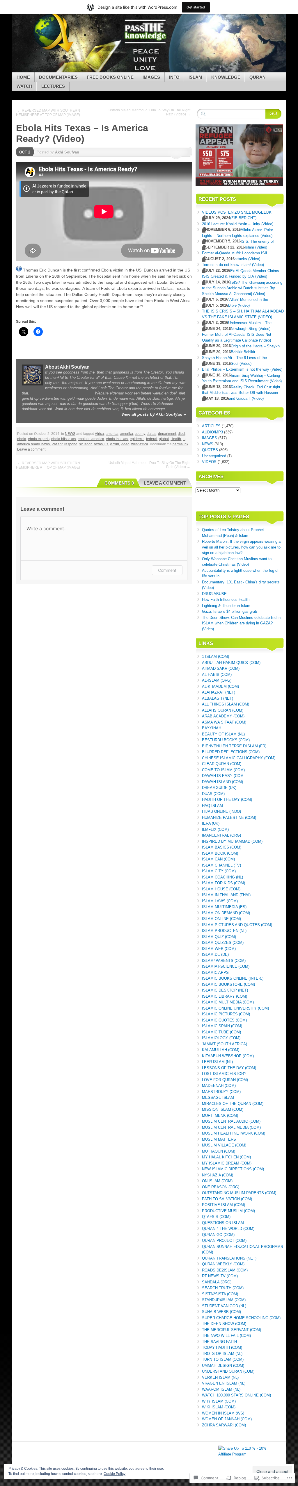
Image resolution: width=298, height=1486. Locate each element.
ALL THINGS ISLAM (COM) (225, 704)
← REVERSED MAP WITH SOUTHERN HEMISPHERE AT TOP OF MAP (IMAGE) (48, 112)
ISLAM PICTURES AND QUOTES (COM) (237, 925)
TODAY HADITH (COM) (222, 1347)
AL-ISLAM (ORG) (216, 680)
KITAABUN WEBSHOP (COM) (228, 1056)
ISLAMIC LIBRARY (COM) (224, 996)
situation (86, 444)
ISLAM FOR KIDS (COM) (223, 883)
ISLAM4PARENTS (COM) (224, 960)
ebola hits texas (63, 439)
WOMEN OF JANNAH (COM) (227, 1419)
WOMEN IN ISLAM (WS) (223, 1413)
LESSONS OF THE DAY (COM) (229, 1068)
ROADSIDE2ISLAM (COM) (225, 1270)
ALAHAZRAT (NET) (218, 692)
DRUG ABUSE (214, 594)
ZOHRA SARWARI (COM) (224, 1425)
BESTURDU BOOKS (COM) (226, 740)
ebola (21, 439)
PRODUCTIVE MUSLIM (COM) (228, 1211)
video (125, 444)
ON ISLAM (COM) (217, 1181)
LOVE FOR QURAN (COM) (225, 1080)
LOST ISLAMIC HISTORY (224, 1073)
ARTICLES (211, 426)
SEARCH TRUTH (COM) (223, 1288)
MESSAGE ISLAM (218, 1097)
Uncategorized (214, 456)
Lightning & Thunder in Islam (226, 605)
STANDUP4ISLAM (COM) (224, 1300)
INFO (174, 77)
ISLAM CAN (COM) (218, 859)
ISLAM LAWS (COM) (220, 901)
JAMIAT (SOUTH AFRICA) (224, 1044)
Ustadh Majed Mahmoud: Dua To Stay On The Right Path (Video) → (149, 112)
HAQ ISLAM (212, 805)
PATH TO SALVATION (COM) (227, 1199)
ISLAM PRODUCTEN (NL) (224, 930)
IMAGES (151, 77)
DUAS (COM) (213, 794)
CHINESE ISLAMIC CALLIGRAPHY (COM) (238, 758)
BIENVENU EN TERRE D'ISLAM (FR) (234, 746)
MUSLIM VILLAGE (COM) (224, 1145)
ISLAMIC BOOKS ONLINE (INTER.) (232, 978)
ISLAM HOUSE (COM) (221, 889)
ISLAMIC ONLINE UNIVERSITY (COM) (235, 1008)
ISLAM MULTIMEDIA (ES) (224, 907)
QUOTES (210, 450)
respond (70, 444)
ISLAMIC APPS (215, 972)
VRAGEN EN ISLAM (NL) (223, 1383)
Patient (57, 444)
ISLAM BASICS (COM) (221, 847)
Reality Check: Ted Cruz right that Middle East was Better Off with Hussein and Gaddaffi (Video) (241, 393)
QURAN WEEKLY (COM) (223, 1264)
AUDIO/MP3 (212, 432)
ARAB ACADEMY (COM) (223, 716)
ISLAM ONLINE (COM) (221, 919)
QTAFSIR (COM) (216, 1216)
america (112, 434)
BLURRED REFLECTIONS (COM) (231, 752)
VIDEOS (209, 462)
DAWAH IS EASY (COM (223, 776)
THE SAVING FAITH (219, 1341)
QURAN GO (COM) (218, 1235)
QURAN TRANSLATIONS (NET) (229, 1258)
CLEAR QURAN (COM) (221, 764)
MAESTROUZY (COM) (221, 1092)
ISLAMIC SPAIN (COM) (222, 1026)
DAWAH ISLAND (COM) (222, 782)
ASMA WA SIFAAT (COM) (224, 722)
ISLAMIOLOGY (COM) (221, 1038)
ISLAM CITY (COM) (219, 871)
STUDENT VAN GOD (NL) (224, 1306)
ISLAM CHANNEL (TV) (221, 865)
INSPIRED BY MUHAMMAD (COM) (232, 841)
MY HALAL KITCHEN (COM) (226, 1157)
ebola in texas (117, 439)
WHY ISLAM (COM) (219, 1401)
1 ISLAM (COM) (215, 656)
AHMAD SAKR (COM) (221, 668)
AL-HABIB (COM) (217, 674)
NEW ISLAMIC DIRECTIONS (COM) (233, 1169)
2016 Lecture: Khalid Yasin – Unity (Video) (237, 224)
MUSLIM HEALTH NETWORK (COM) (233, 1133)
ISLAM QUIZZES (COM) (223, 942)
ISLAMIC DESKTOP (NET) (225, 990)
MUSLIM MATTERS (219, 1139)
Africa (99, 434)
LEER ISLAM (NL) (217, 1062)
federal (151, 439)
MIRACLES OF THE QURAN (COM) (232, 1103)
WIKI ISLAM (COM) (218, 1407)
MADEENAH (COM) (219, 1085)
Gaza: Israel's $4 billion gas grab (229, 611)
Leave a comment (31, 449)
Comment (167, 570)
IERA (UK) (210, 823)
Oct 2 (24, 152)
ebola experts (38, 439)
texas (98, 444)
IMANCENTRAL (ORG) (221, 835)
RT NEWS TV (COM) (220, 1276)
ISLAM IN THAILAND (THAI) (226, 895)
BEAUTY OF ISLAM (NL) (223, 734)
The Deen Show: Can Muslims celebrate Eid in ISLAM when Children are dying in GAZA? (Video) (241, 623)
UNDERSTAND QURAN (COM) (228, 1371)
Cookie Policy (114, 1474)
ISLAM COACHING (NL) (222, 877)
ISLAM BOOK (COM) (220, 853)
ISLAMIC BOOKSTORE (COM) (228, 984)
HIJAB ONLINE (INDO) (221, 811)
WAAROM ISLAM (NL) (221, 1389)
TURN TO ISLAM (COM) (223, 1359)
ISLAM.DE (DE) (215, 954)
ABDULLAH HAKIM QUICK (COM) (231, 662)
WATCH (24, 86)
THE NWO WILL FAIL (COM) (226, 1335)
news (45, 444)
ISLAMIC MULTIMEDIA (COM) (228, 1002)
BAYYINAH (211, 728)
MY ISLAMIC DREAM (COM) (226, 1163)
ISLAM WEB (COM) (219, 948)
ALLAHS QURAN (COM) (222, 710)
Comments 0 (119, 483)
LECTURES (53, 86)
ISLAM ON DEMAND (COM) (226, 913)
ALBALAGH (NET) (217, 698)
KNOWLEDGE (225, 77)
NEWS (70, 434)
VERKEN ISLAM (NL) (220, 1377)
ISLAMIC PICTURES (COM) (226, 1014)
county (140, 434)
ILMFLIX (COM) (215, 829)
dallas (151, 434)
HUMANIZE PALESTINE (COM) (229, 817)
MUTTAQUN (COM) (218, 1151)
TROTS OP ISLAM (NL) (222, 1353)
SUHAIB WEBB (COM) (221, 1312)
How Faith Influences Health (225, 599)
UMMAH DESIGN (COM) (223, 1365)
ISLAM (195, 77)
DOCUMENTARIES (58, 77)
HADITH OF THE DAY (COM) (227, 799)
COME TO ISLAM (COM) (223, 770)
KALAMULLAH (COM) (220, 1050)
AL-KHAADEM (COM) (220, 686)
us (106, 444)
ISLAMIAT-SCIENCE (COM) (225, 966)
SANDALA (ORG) (216, 1282)
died (181, 434)
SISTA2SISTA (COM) (220, 1294)
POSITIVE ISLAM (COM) (223, 1205)
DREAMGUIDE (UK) (219, 787)
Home (23, 77)
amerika (126, 434)
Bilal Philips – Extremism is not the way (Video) (242, 369)
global (164, 439)
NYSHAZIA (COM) (217, 1175)
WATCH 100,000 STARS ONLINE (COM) (236, 1395)
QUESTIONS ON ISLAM (223, 1223)
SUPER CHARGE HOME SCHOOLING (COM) (241, 1318)
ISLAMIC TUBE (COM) (221, 1032)
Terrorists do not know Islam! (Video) (233, 264)
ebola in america (91, 439)
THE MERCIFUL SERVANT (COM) (231, 1330)
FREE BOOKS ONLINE (110, 77)
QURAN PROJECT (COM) (224, 1240)
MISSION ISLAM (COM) (222, 1109)
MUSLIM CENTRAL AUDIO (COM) (231, 1121)
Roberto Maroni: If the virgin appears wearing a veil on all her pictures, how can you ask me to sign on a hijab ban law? (241, 547)
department (167, 434)
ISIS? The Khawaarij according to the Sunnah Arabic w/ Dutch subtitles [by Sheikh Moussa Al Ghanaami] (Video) (242, 288)
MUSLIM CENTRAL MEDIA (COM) (231, 1127)
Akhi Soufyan (67, 152)
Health (176, 439)
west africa (139, 444)
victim (114, 444)
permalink (180, 444)
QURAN (257, 77)
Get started (196, 7)
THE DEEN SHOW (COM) (224, 1323)
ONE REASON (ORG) (220, 1187)
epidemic (137, 439)
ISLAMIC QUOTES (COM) (224, 1020)
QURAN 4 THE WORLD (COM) (228, 1228)
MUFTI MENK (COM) (220, 1115)
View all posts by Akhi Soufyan (153, 414)
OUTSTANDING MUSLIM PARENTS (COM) (239, 1193)
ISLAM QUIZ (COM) (219, 937)
